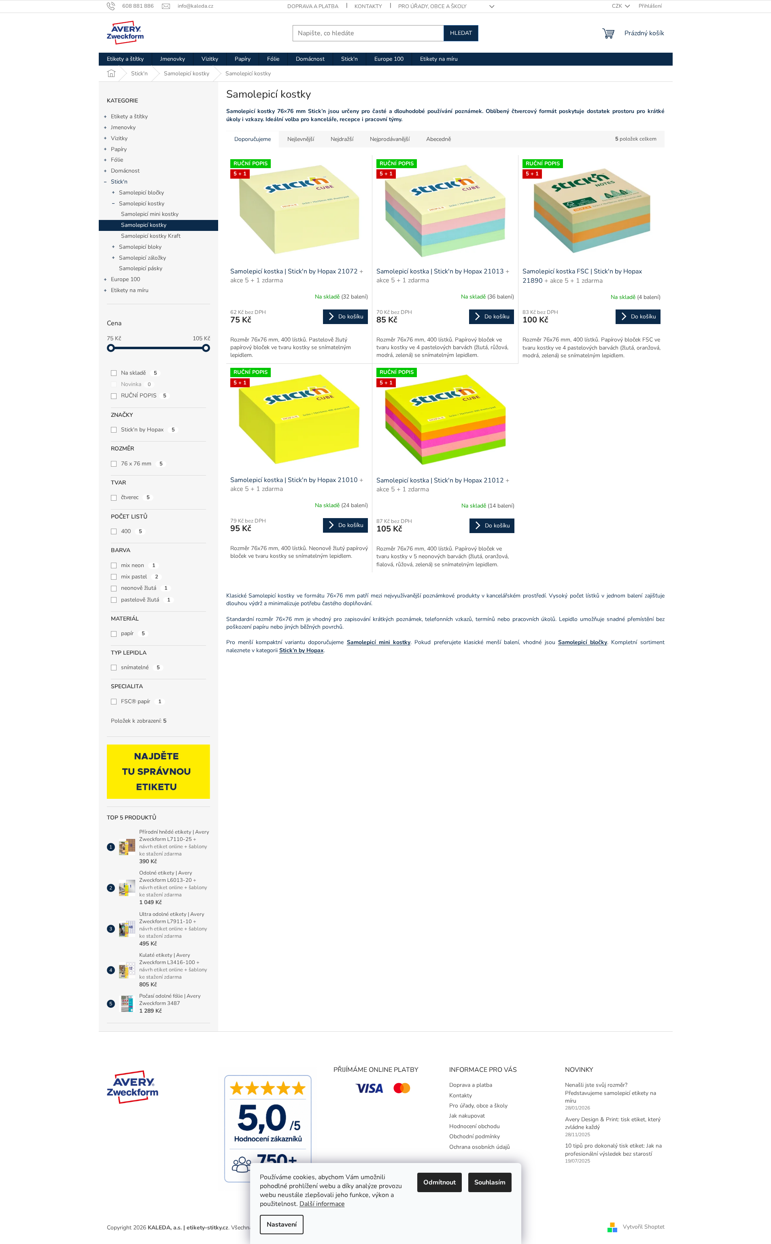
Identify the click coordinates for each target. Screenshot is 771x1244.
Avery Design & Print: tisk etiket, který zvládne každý (613, 1123)
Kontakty (368, 6)
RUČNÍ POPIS (143, 395)
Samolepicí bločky (141, 192)
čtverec (135, 497)
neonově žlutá (144, 588)
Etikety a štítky (129, 116)
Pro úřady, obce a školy (432, 6)
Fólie (117, 160)
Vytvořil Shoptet (644, 1227)
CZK (617, 6)
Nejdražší (342, 139)
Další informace (322, 1203)
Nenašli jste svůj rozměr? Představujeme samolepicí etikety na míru (610, 1093)
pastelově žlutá (145, 600)
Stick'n (119, 182)
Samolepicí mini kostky (149, 214)
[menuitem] (125, 59)
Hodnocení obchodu (474, 1126)
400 (131, 531)
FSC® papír (141, 701)
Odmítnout (439, 1182)
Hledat (461, 33)
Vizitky (119, 138)
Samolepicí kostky (141, 203)
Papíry (119, 149)
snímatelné (140, 667)
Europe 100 (125, 279)
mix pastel (139, 576)
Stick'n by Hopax (148, 429)
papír (133, 633)
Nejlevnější (300, 139)
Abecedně (438, 139)
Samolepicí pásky (140, 268)
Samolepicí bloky (140, 247)
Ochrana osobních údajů (479, 1147)
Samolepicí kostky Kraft (151, 236)
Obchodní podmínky (474, 1136)
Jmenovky (123, 127)
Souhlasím (490, 1182)
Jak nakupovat (467, 1116)
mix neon (138, 565)
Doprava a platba (312, 6)
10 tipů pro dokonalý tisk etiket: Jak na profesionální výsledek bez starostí (613, 1149)
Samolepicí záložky (142, 258)
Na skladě (139, 373)
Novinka (136, 384)
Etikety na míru (130, 290)
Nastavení (282, 1224)
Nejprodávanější (390, 139)
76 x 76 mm (142, 463)
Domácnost (125, 171)
